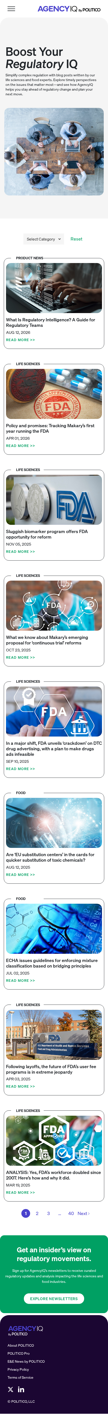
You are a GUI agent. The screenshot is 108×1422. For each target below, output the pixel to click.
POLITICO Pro (19, 1353)
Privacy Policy (18, 1369)
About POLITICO (21, 1345)
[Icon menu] (11, 9)
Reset (76, 239)
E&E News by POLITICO (26, 1361)
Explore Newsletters (54, 1298)
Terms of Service (20, 1377)
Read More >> (20, 339)
